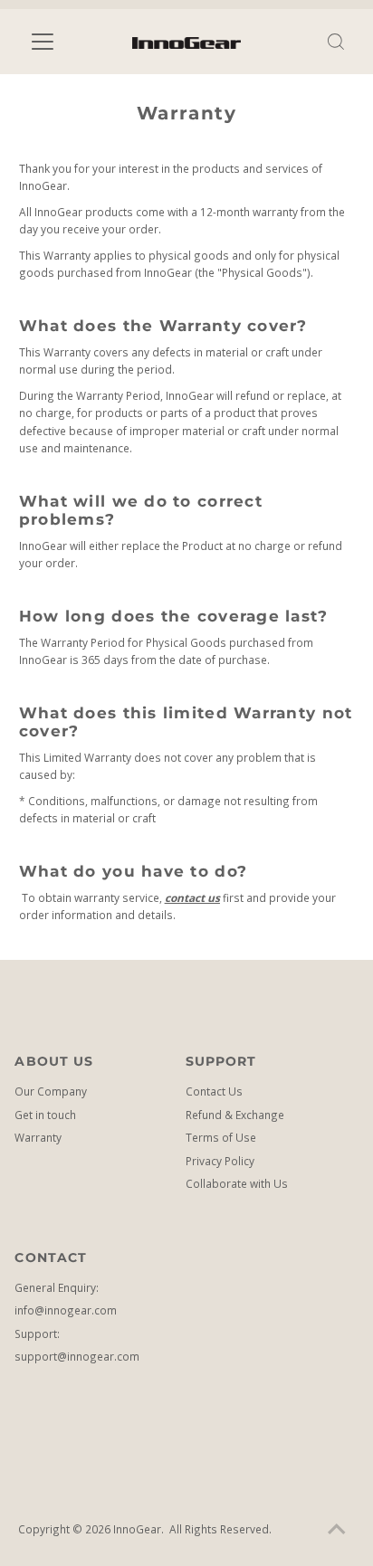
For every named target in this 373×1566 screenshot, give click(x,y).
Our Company (50, 1091)
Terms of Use (221, 1137)
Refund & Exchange (235, 1114)
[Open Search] (335, 42)
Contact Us (214, 1091)
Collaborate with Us (237, 1183)
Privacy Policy (220, 1160)
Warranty (38, 1137)
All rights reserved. (220, 1529)
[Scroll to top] (337, 1530)
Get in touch (45, 1114)
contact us (192, 897)
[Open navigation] (58, 41)
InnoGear (137, 1529)
